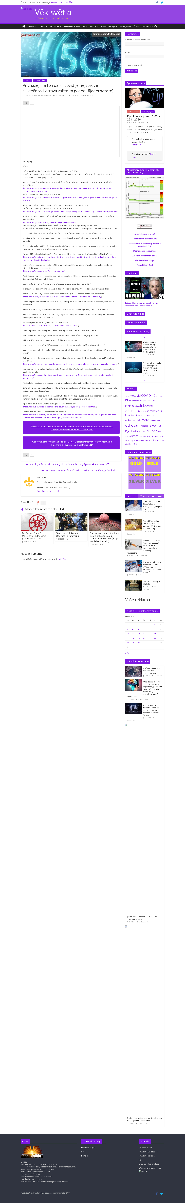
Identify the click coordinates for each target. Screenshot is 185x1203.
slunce (152, 431)
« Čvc (127, 653)
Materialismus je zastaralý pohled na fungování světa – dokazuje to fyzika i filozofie (151, 710)
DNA (128, 400)
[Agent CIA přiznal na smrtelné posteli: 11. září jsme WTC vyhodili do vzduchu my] (134, 519)
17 (128, 638)
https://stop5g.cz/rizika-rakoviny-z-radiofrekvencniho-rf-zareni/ (50, 325)
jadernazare (84, 95)
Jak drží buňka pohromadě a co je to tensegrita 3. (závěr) (142, 918)
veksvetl (37, 95)
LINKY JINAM (125, 26)
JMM (140, 411)
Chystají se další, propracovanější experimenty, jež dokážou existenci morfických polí (150, 347)
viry (132, 440)
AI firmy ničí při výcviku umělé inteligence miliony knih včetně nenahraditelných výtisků (152, 368)
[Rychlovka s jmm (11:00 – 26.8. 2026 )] (144, 89)
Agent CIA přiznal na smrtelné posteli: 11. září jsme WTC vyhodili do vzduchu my (152, 525)
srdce (134, 436)
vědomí (155, 440)
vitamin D (137, 440)
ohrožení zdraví (39, 80)
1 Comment (143, 556)
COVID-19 (148, 395)
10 (128, 633)
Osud (83, 1152)
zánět (127, 444)
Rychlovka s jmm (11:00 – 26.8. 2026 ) (143, 117)
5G (126, 396)
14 (150, 633)
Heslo (127, 52)
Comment (159, 496)
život (137, 444)
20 (144, 638)
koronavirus (154, 411)
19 (139, 638)
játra (144, 411)
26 (139, 642)
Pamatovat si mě (135, 65)
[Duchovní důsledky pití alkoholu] (134, 579)
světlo (141, 436)
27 (144, 642)
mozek (146, 420)
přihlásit (62, 559)
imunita (130, 405)
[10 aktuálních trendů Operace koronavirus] (71, 514)
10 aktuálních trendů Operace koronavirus (67, 534)
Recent (146, 496)
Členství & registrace (144, 26)
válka (149, 440)
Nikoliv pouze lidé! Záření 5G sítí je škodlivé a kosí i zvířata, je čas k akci (80, 470)
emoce (134, 401)
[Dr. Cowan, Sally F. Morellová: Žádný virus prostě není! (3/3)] (37, 514)
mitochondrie (133, 420)
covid (77, 95)
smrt (159, 432)
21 (150, 638)
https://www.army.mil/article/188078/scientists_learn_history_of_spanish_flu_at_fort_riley (62, 296)
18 (133, 638)
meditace (149, 415)
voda (144, 440)
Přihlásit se (131, 70)
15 (155, 633)
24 (128, 642)
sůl (145, 436)
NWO (159, 420)
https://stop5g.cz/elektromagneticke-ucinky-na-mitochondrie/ (50, 222)
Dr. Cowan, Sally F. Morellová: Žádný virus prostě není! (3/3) (34, 536)
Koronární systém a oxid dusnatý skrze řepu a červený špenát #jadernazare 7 (65, 464)
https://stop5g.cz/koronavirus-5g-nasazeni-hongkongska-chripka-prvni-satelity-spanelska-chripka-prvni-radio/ (71, 211)
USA (161, 436)
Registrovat (136, 145)
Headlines (27, 80)
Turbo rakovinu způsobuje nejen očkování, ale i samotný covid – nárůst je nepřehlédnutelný (104, 537)
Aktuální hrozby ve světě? (145, 234)
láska (140, 415)
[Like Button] (26, 103)
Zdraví (42, 26)
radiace (144, 425)
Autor (93, 26)
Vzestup (32, 26)
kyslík (134, 415)
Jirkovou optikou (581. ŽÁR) (62, 2)
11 (133, 633)
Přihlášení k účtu (88, 1148)
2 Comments (158, 676)
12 (139, 633)
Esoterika (54, 26)
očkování (132, 425)
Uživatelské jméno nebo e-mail (137, 39)
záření (92, 95)
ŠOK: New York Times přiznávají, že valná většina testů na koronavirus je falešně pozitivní (152, 567)
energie (141, 400)
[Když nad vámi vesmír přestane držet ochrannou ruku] (134, 667)
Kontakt (84, 1156)
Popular (133, 496)
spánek (128, 436)
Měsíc (153, 420)
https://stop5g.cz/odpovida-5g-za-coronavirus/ (44, 271)
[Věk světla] (23, 26)
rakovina (155, 425)
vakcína (127, 440)
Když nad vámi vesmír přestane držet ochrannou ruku (152, 670)
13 (144, 633)
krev (128, 415)
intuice (137, 406)
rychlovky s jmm (147, 112)
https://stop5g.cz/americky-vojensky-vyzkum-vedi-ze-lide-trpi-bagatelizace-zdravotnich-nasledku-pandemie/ (70, 364)
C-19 (72, 95)
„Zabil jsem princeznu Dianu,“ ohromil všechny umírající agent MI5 (152, 505)
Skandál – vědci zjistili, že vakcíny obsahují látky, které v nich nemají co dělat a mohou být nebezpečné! (144, 546)
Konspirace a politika (74, 26)
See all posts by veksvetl (48, 491)
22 (155, 638)
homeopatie (150, 401)
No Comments (143, 575)
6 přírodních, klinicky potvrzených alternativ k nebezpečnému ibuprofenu (144, 1119)
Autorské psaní (133, 112)
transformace (153, 436)
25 (133, 642)
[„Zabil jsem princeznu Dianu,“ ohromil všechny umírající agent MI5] (134, 499)
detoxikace (160, 396)
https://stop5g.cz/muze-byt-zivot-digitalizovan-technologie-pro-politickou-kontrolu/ (59, 406)
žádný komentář (61, 95)
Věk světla (53, 12)
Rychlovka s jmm (109, 26)
